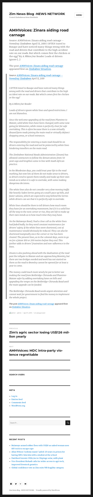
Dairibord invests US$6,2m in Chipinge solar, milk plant (37, 458)
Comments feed (18, 402)
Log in (14, 396)
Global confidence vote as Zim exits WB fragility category (37, 468)
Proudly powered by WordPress (48, 490)
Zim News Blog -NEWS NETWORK (37, 14)
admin (19, 313)
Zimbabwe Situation (40, 69)
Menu (79, 15)
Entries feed (16, 399)
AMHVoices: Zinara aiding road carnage (41, 65)
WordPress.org (18, 406)
